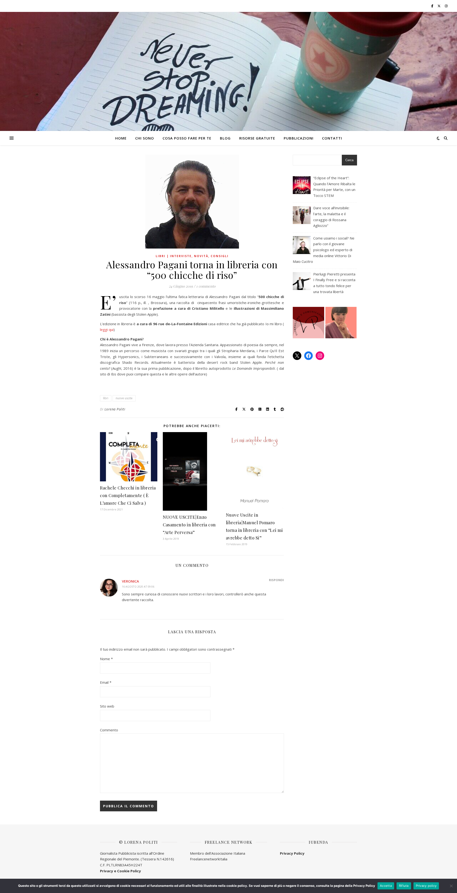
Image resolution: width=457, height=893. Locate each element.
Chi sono (144, 138)
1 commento (205, 286)
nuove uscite (124, 398)
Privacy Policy (292, 853)
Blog (225, 138)
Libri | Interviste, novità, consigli (192, 256)
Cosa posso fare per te (187, 138)
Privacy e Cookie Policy (120, 870)
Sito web (107, 706)
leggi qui (107, 329)
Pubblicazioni (298, 138)
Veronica (130, 581)
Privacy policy (426, 886)
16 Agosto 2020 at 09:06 (138, 586)
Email (105, 682)
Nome (106, 658)
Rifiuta (404, 886)
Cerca (349, 160)
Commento (109, 730)
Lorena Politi (114, 409)
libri (105, 398)
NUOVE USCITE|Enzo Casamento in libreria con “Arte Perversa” (189, 524)
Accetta (386, 886)
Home (121, 138)
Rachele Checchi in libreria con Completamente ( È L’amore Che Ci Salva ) (128, 495)
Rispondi (276, 580)
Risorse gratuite (257, 138)
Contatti (332, 138)
